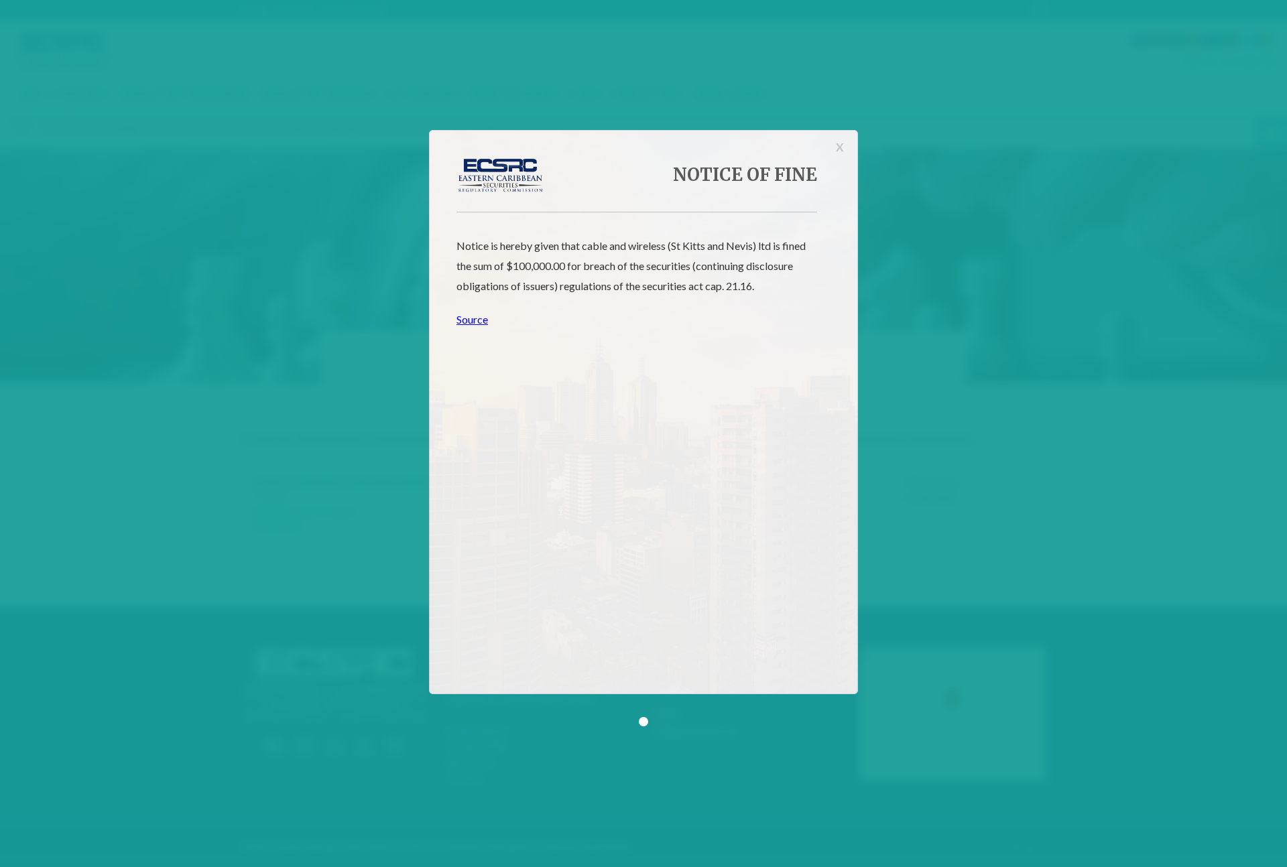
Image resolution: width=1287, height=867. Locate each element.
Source (472, 319)
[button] (643, 721)
